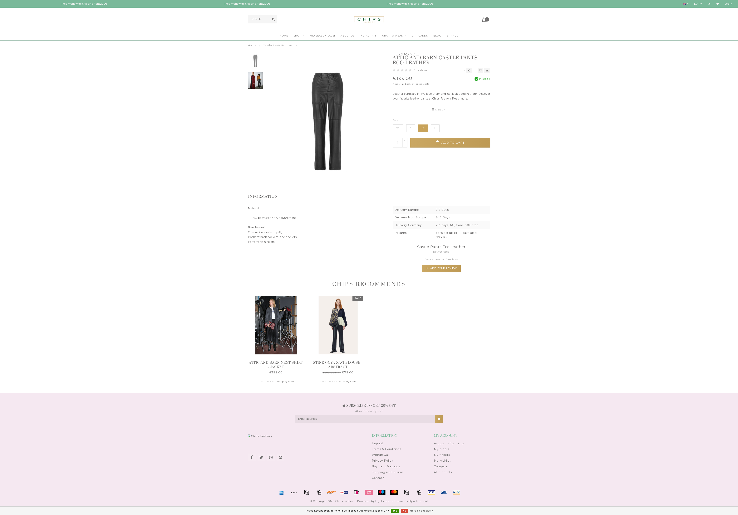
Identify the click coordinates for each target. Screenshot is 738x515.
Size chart (443, 109)
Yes (395, 510)
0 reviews (420, 70)
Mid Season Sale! (322, 35)
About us (347, 35)
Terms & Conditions (386, 449)
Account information (449, 443)
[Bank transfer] (294, 492)
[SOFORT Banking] (331, 492)
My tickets (442, 455)
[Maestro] (381, 492)
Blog (437, 35)
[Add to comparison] (487, 70)
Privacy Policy (382, 460)
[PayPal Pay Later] (419, 492)
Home (284, 35)
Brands (452, 35)
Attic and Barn (404, 53)
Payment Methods (386, 466)
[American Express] (281, 492)
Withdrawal (380, 455)
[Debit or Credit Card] (306, 492)
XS (398, 128)
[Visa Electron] (444, 492)
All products (443, 472)
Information (263, 196)
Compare (441, 466)
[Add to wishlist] (480, 70)
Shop (297, 35)
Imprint (377, 443)
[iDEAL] (356, 492)
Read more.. (460, 98)
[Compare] (709, 3)
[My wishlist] (717, 3)
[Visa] (431, 492)
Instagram (368, 35)
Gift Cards (420, 35)
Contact (378, 478)
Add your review (443, 268)
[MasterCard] (394, 492)
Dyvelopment (418, 501)
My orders (441, 449)
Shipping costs (420, 84)
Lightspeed (383, 501)
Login (728, 3)
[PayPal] (406, 492)
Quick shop (278, 361)
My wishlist (442, 460)
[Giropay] (344, 492)
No (404, 510)
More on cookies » (421, 510)
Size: (396, 120)
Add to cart (452, 142)
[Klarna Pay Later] (369, 492)
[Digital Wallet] (319, 492)
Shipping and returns (388, 472)
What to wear (392, 35)
